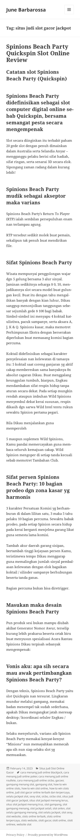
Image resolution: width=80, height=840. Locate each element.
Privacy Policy (15, 835)
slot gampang (52, 804)
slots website (29, 820)
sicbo (45, 796)
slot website (13, 816)
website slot (24, 824)
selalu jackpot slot (17, 796)
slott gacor (44, 820)
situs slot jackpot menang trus (24, 804)
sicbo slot (55, 796)
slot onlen (59, 808)
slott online (59, 820)
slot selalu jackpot (49, 812)
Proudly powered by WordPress (48, 835)
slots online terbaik (34, 816)
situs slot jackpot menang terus (48, 800)
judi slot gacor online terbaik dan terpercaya (42, 792)
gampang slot (43, 784)
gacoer (59, 780)
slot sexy (67, 812)
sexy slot (35, 796)
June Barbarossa (26, 9)
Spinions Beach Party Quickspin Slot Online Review (38, 53)
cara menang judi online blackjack (41, 772)
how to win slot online (35, 788)
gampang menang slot (20, 784)
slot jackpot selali (40, 808)
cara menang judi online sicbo (35, 780)
